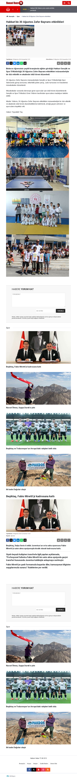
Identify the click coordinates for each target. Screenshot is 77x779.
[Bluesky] (14, 63)
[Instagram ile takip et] (43, 770)
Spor (18, 16)
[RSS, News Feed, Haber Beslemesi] (48, 770)
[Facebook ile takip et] (29, 770)
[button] (61, 63)
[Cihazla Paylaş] (24, 63)
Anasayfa (11, 16)
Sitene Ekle (53, 763)
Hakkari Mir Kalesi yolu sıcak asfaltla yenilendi (42, 9)
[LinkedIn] (18, 63)
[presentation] (13, 9)
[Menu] (64, 3)
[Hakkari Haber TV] (14, 3)
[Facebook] (7, 63)
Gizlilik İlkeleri (44, 763)
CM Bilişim (12, 776)
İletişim (35, 763)
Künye (29, 763)
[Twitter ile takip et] (33, 770)
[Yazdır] (58, 63)
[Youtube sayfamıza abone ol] (38, 770)
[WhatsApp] (21, 63)
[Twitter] (11, 63)
